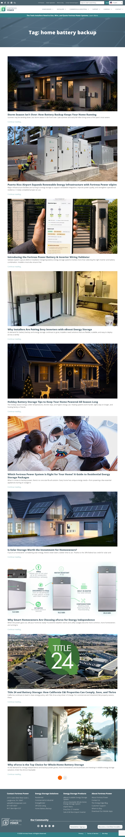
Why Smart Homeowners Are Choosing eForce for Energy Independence (51, 619)
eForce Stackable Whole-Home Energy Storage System (75, 803)
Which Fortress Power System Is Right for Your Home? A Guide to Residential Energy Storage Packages (59, 476)
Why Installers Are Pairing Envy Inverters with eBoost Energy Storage (50, 329)
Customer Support (99, 806)
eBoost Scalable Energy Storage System (75, 798)
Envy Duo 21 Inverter (71, 809)
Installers (60, 9)
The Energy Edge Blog (100, 803)
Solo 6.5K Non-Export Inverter (74, 812)
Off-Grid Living (40, 806)
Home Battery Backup (43, 808)
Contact (118, 9)
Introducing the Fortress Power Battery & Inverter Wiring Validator (49, 257)
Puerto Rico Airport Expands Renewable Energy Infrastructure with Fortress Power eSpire (62, 184)
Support (95, 9)
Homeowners (46, 9)
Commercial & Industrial (78, 9)
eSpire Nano (68, 807)
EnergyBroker (40, 803)
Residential (39, 797)
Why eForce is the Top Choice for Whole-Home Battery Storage (46, 764)
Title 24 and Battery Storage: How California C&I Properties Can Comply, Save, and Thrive (62, 692)
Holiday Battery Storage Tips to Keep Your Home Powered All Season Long (53, 401)
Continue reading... (15, 122)
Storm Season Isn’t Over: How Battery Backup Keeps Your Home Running (52, 114)
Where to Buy (97, 808)
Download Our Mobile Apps (102, 811)
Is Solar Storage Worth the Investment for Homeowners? (42, 549)
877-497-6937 (12, 806)
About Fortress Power (100, 797)
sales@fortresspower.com (16, 803)
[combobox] (92, 2)
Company (107, 9)
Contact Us (96, 800)
